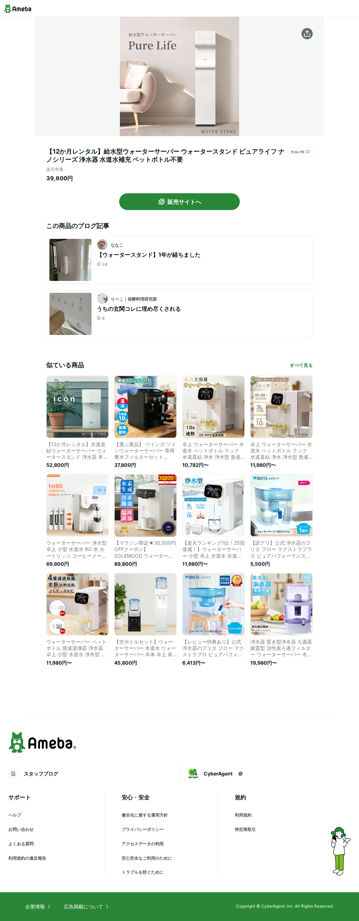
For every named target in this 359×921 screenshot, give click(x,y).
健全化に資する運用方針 (145, 815)
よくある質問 (21, 843)
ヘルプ (14, 815)
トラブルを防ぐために (143, 872)
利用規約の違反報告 (27, 858)
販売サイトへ (184, 201)
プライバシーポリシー (143, 829)
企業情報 (35, 906)
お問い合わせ (21, 829)
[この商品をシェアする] (307, 33)
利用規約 (243, 815)
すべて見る (301, 365)
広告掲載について (83, 906)
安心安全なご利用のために (147, 858)
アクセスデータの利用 (143, 843)
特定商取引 (245, 829)
